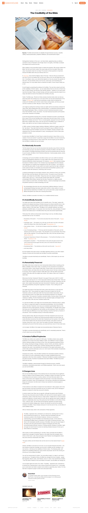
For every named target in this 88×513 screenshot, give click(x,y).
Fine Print (47, 507)
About (22, 3)
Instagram (34, 507)
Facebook (29, 507)
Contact (41, 507)
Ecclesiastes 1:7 (51, 224)
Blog (26, 3)
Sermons (41, 3)
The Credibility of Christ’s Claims (43, 499)
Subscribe (82, 3)
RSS (51, 507)
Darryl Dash (31, 473)
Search (55, 507)
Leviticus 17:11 (32, 238)
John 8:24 (26, 75)
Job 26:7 (58, 246)
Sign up (59, 507)
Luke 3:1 (51, 161)
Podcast (35, 3)
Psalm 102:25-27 (28, 235)
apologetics (49, 10)
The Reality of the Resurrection (26, 499)
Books (30, 3)
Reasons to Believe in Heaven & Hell (57, 499)
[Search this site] (72, 3)
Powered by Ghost (76, 507)
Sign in (76, 3)
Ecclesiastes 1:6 (28, 244)
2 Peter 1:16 (30, 100)
